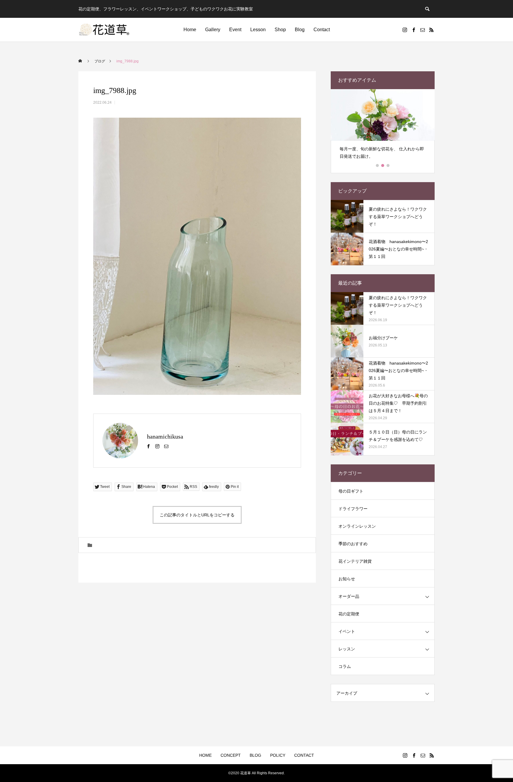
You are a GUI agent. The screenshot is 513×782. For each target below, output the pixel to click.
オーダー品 (348, 596)
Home (189, 29)
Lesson (258, 29)
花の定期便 (348, 613)
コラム (344, 666)
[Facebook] (413, 30)
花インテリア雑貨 (355, 561)
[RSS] (431, 30)
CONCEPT (231, 755)
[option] (383, 127)
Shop (280, 29)
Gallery (212, 29)
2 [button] (383, 165)
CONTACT (304, 755)
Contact (322, 29)
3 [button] (388, 165)
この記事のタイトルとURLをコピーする (197, 515)
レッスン (346, 649)
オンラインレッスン (357, 526)
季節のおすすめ (353, 543)
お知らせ (346, 578)
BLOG (255, 755)
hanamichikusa (165, 436)
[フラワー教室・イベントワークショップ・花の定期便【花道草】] (104, 29)
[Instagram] (404, 30)
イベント (346, 631)
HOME (205, 755)
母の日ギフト (350, 491)
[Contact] (422, 30)
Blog (300, 29)
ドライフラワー (353, 508)
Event (235, 29)
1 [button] (377, 165)
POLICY (277, 755)
